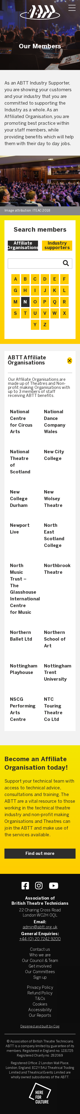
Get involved (40, 966)
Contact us (40, 950)
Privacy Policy (40, 988)
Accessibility (40, 1010)
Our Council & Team (40, 961)
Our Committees (40, 972)
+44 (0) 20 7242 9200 (40, 939)
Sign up (40, 978)
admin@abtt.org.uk (40, 927)
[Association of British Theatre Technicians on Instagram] (38, 885)
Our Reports (40, 1016)
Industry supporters (57, 245)
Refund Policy (39, 993)
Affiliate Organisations (23, 245)
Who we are (40, 955)
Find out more (40, 854)
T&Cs (40, 999)
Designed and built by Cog (40, 1026)
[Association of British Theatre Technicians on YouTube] (53, 885)
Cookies (40, 1004)
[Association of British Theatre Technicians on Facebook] (25, 885)
